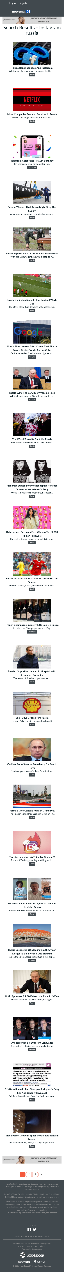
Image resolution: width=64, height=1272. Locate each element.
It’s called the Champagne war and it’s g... (32, 628)
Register (24, 3)
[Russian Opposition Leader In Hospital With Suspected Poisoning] (32, 667)
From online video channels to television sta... (32, 443)
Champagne (32, 632)
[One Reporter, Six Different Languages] (32, 1039)
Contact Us (38, 1236)
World (32, 310)
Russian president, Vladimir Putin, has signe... (32, 1000)
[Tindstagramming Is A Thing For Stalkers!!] (32, 853)
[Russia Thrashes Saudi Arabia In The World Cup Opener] (32, 575)
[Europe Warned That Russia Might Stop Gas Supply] (32, 203)
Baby (32, 1100)
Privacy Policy (20, 1236)
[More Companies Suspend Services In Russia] (32, 110)
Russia (32, 75)
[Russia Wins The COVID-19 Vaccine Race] (32, 389)
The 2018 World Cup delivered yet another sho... (32, 307)
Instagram (32, 167)
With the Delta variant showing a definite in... (32, 257)
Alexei (32, 682)
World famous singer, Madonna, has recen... (32, 493)
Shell (32, 724)
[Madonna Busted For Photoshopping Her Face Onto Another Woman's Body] (32, 482)
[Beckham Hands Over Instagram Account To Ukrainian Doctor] (32, 900)
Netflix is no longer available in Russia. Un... (32, 118)
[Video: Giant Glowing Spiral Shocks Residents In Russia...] (32, 1132)
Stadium (32, 960)
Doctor (32, 914)
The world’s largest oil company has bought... (32, 721)
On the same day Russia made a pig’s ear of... (32, 354)
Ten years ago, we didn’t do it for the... (32, 164)
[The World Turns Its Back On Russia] (32, 435)
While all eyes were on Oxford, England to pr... (32, 396)
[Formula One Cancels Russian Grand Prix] (32, 807)
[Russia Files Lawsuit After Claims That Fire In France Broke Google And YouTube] (32, 343)
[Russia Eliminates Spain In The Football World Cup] (32, 296)
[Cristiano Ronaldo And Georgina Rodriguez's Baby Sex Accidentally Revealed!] (32, 1085)
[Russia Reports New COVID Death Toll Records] (32, 250)
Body (32, 496)
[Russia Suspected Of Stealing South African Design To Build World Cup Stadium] (32, 946)
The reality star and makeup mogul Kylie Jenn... (32, 539)
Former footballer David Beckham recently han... (32, 911)
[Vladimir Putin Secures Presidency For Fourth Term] (32, 760)
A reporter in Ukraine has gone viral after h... (32, 1046)
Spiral (32, 1146)
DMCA (47, 1236)
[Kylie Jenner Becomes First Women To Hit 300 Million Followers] (32, 528)
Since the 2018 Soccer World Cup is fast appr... (32, 957)
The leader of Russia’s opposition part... (32, 678)
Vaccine (32, 399)
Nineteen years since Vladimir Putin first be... (32, 771)
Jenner (32, 542)
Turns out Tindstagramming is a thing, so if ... (32, 860)
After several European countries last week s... (32, 214)
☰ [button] (52, 12)
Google (32, 357)
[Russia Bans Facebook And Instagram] (32, 64)
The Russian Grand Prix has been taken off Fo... (32, 814)
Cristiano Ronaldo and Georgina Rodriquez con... (32, 1096)
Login (12, 3)
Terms (29, 1236)
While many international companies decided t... (32, 71)
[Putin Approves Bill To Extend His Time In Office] (32, 992)
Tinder (32, 864)
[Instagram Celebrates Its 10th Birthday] (32, 157)
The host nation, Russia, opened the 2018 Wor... (32, 586)
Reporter (32, 1049)
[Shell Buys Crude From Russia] (32, 714)
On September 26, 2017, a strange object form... (32, 1143)
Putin (32, 775)
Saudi (32, 589)
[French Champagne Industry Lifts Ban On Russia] (32, 621)
